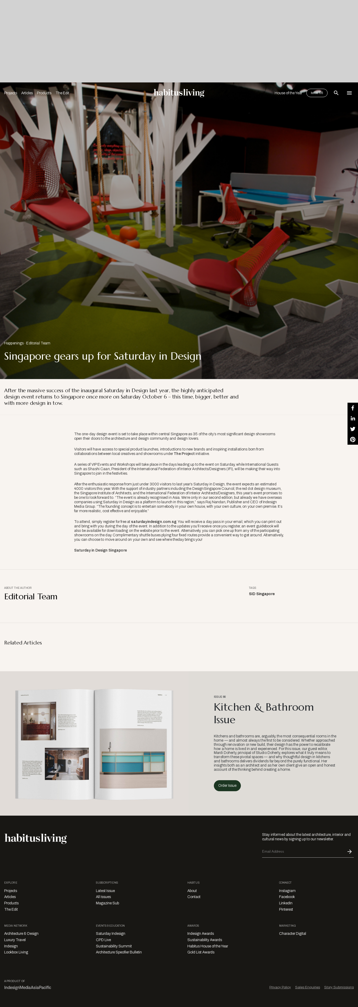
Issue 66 (317, 93)
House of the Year (288, 93)
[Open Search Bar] (336, 92)
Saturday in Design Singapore (100, 550)
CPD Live (103, 940)
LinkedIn (285, 903)
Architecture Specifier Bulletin (119, 952)
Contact (193, 897)
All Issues (103, 897)
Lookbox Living (16, 952)
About (192, 891)
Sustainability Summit (114, 946)
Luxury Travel (15, 940)
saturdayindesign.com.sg (153, 522)
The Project (184, 454)
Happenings (14, 343)
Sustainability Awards (204, 940)
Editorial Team (38, 343)
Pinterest (286, 909)
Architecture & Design (21, 934)
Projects (10, 93)
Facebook (287, 897)
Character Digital (292, 934)
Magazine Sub (107, 903)
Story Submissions (339, 987)
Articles (27, 93)
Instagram (287, 891)
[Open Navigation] (349, 92)
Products (44, 93)
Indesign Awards (200, 934)
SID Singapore (262, 594)
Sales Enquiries (307, 987)
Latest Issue (105, 891)
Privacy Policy (280, 987)
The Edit (62, 93)
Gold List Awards (200, 952)
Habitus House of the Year (207, 946)
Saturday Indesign (110, 934)
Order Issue (227, 786)
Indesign (11, 946)
